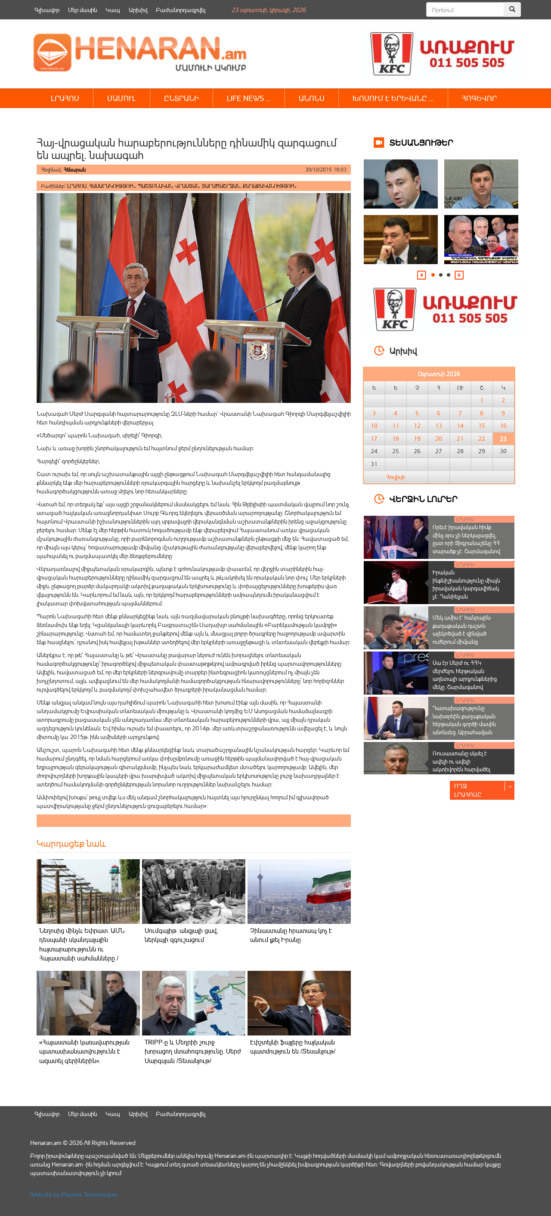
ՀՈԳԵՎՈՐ (479, 98)
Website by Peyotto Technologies (74, 1194)
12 (417, 425)
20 (438, 438)
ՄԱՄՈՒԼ (121, 98)
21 (460, 438)
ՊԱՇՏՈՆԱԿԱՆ (155, 186)
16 (503, 425)
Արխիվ (138, 9)
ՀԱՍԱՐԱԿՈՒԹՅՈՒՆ (112, 186)
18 (395, 438)
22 (481, 438)
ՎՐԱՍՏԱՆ (187, 186)
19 (417, 438)
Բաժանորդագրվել (180, 9)
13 (438, 425)
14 (460, 425)
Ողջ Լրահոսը (468, 790)
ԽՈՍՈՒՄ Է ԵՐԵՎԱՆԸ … (393, 98)
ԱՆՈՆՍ (312, 98)
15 (481, 425)
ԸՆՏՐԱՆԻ (181, 98)
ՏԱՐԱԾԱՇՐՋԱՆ (221, 186)
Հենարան (75, 169)
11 (395, 425)
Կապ (112, 9)
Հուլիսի (395, 477)
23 (503, 438)
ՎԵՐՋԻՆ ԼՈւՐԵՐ (424, 498)
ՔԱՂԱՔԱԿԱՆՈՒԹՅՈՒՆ (269, 186)
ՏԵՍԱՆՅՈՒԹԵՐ (421, 142)
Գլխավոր (46, 9)
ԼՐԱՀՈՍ (65, 98)
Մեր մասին (82, 9)
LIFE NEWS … (249, 98)
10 (374, 425)
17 (374, 438)
